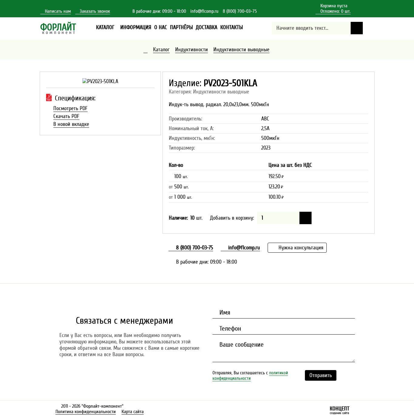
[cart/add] (305, 218)
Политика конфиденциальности (85, 411)
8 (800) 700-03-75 (240, 11)
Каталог (161, 49)
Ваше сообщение (241, 345)
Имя (224, 312)
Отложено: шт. (333, 11)
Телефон (229, 328)
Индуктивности (191, 49)
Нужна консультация (300, 247)
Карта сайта (133, 411)
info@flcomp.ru (204, 11)
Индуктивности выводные (241, 49)
